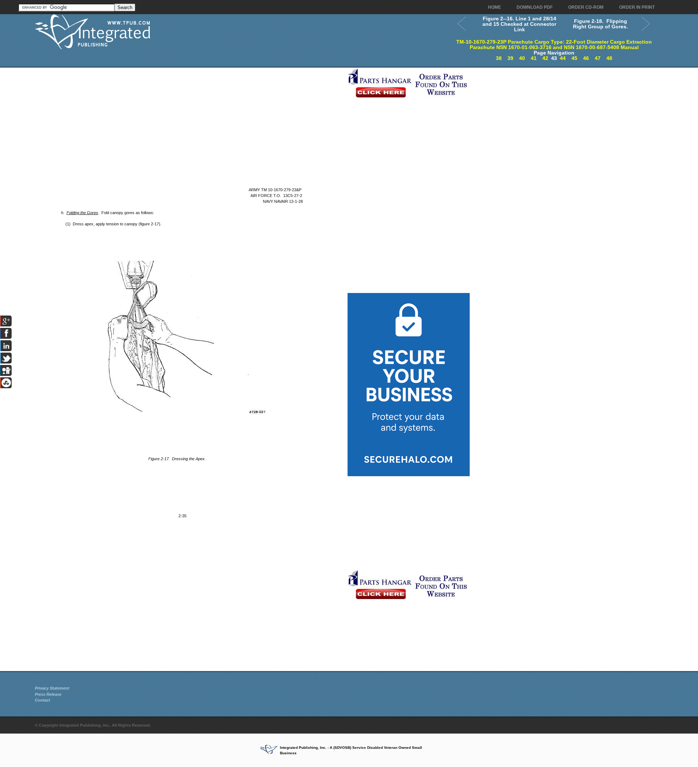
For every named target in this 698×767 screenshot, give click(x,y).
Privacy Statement (52, 688)
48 (609, 58)
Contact (42, 700)
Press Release (48, 694)
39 (510, 58)
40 (522, 58)
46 (586, 58)
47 (598, 58)
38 (499, 58)
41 (534, 58)
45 (574, 58)
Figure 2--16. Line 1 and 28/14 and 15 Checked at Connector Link (519, 24)
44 (563, 58)
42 (545, 58)
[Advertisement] (189, 118)
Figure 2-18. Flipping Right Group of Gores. (600, 23)
